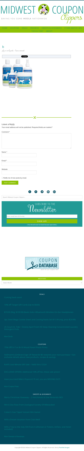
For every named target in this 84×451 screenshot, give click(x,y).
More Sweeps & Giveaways (14, 436)
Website (5, 169)
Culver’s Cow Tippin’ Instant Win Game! (22, 412)
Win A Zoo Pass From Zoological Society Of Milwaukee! (29, 404)
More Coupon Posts (11, 386)
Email (4, 161)
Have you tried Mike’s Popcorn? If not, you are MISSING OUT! (32, 379)
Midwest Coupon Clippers (42, 14)
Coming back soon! (13, 297)
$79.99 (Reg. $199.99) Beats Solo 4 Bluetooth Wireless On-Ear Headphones (38, 312)
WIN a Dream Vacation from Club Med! (22, 419)
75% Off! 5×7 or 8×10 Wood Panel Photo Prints (25, 347)
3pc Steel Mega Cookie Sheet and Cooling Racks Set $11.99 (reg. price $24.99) (39, 319)
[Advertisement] (42, 1)
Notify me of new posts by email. (15, 178)
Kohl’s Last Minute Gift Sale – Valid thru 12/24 (25, 364)
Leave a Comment (19, 51)
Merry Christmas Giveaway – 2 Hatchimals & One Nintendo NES (33, 397)
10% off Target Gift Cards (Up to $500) (22, 304)
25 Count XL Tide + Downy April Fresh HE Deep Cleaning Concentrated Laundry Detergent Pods (41, 328)
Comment (6, 132)
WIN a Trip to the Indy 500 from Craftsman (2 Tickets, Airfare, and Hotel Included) (37, 428)
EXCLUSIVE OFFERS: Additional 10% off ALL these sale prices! (32, 372)
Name (4, 152)
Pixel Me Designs (64, 447)
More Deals (8, 336)
